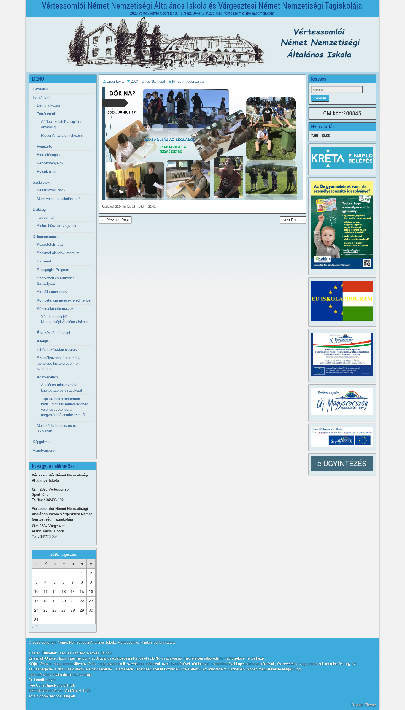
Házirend (44, 261)
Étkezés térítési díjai (53, 333)
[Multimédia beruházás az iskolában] (342, 354)
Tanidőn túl (45, 217)
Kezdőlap (40, 89)
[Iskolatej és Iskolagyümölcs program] (342, 301)
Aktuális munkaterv (52, 292)
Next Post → (293, 220)
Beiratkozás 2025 (51, 190)
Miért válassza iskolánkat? (58, 199)
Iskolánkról (41, 98)
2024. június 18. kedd (148, 81)
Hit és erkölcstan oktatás (57, 350)
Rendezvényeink (50, 163)
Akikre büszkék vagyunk (56, 226)
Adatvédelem (47, 377)
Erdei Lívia (115, 81)
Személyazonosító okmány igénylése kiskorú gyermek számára (58, 363)
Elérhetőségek (48, 155)
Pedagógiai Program (53, 270)
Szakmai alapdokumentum (58, 253)
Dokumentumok (45, 237)
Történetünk (46, 114)
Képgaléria (41, 442)
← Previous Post (115, 220)
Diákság (39, 209)
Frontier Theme (363, 705)
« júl (35, 627)
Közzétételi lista (50, 244)
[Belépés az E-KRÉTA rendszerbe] (342, 158)
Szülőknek (41, 182)
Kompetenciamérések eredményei (64, 300)
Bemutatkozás (48, 105)
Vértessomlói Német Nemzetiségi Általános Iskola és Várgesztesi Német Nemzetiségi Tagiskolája (202, 5)
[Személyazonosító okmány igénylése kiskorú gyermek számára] (342, 225)
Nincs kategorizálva (188, 81)
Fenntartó (44, 146)
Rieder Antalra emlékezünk (62, 135)
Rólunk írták (46, 171)
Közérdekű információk (55, 309)
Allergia (43, 341)
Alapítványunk (44, 450)
